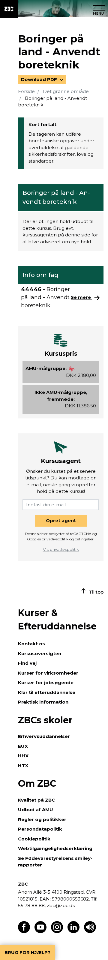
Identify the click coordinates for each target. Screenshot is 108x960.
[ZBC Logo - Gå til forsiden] (9, 9)
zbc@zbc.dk (61, 905)
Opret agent (61, 520)
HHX (23, 756)
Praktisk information (43, 702)
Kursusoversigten (39, 653)
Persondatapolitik (40, 829)
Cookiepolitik (34, 839)
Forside (26, 91)
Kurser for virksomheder (48, 673)
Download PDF (39, 79)
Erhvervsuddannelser (44, 736)
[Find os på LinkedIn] (74, 931)
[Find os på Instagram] (57, 931)
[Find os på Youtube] (40, 931)
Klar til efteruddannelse (46, 692)
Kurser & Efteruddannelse (57, 619)
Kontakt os (31, 643)
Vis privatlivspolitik (61, 549)
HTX (23, 765)
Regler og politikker (42, 819)
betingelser (84, 539)
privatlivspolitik (55, 539)
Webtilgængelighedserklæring (55, 848)
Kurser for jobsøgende (46, 682)
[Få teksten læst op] (90, 931)
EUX (23, 746)
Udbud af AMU (35, 809)
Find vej (27, 663)
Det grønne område (66, 91)
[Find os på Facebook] (24, 931)
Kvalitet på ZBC (36, 800)
